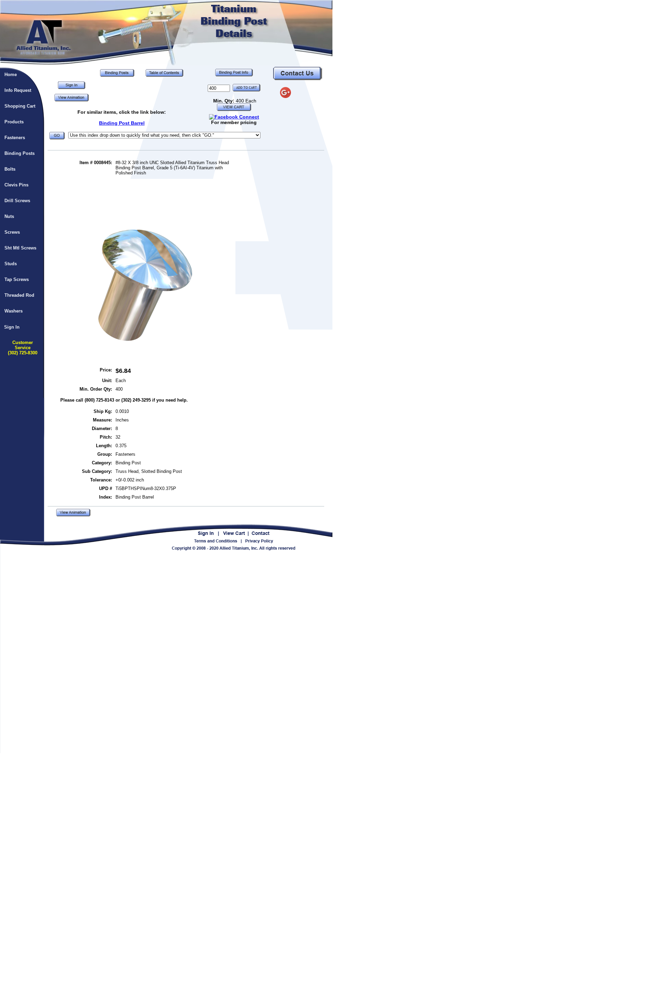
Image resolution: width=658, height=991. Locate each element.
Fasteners (14, 137)
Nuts (9, 216)
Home (10, 74)
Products (14, 121)
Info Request (17, 90)
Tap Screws (16, 279)
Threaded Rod (19, 295)
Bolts (9, 169)
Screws (12, 232)
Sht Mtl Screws (20, 247)
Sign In (12, 327)
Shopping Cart (19, 106)
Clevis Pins (16, 184)
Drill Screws (17, 200)
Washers (13, 311)
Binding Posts (19, 153)
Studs (10, 263)
